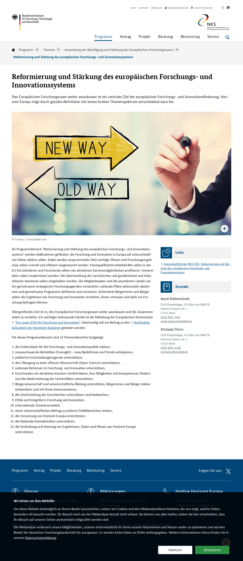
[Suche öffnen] (227, 37)
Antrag (39, 470)
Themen (49, 49)
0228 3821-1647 (171, 317)
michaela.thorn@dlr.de (174, 352)
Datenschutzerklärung (40, 537)
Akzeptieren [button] (212, 549)
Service (115, 470)
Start (133, 8)
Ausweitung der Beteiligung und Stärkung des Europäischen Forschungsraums (119, 49)
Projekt (55, 470)
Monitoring (96, 470)
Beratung (74, 470)
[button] (37, 50)
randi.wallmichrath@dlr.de (176, 321)
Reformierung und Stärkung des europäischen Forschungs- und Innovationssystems (73, 57)
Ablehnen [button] (175, 549)
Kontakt (143, 8)
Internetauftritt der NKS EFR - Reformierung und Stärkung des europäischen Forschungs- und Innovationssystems (195, 268)
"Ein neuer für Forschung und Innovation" (47, 322)
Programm (26, 49)
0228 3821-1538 (171, 347)
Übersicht (156, 8)
